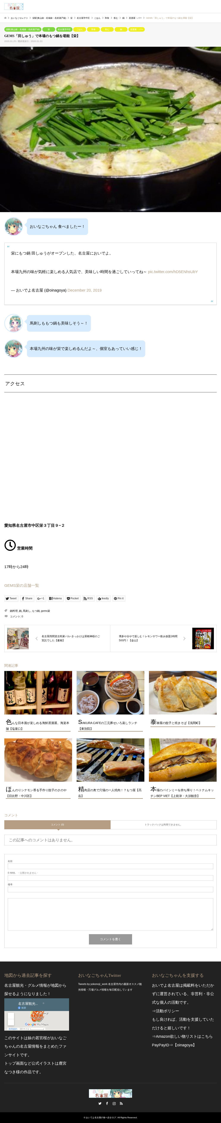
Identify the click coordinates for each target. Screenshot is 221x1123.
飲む (107, 29)
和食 (93, 29)
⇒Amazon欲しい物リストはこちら (182, 1036)
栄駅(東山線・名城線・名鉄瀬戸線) (23, 29)
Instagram (114, 1103)
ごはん (79, 29)
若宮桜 (41, 1038)
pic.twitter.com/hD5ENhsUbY (173, 272)
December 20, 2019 (85, 290)
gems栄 (45, 610)
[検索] (204, 6)
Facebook (107, 1103)
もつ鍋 (36, 610)
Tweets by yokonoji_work (92, 984)
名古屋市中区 (64, 29)
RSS (121, 1103)
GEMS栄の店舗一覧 (21, 585)
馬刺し (27, 610)
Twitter (99, 1103)
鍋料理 (14, 610)
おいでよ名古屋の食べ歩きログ (101, 1117)
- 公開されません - (23, 873)
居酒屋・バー (136, 29)
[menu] (214, 6)
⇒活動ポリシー (165, 1011)
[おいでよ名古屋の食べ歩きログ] (13, 6)
